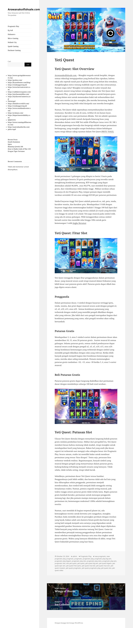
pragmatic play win (109, 561)
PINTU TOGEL (107, 131)
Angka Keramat (79, 223)
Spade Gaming (13, 46)
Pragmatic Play (13, 26)
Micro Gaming (13, 38)
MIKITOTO (12, 120)
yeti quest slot (106, 568)
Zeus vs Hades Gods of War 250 (19, 149)
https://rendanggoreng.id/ (17, 85)
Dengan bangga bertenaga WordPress (69, 623)
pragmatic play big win (102, 559)
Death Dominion (14, 142)
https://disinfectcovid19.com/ (18, 104)
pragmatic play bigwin (63, 561)
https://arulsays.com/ (15, 113)
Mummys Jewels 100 (15, 147)
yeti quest (81, 563)
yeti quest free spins (73, 566)
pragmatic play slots (94, 561)
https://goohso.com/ (15, 80)
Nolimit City (12, 42)
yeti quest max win (103, 566)
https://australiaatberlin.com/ (19, 127)
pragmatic (78, 559)
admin (74, 556)
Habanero (11, 34)
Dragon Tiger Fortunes (16, 151)
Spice (10, 144)
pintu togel (12, 129)
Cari (9, 61)
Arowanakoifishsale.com (24, 9)
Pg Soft (10, 30)
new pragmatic (100, 556)
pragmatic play (88, 559)
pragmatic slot (60, 563)
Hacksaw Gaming (14, 50)
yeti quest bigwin (105, 563)
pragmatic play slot (79, 561)
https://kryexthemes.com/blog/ (19, 82)
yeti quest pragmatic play (91, 568)
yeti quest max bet (88, 566)
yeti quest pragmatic (73, 568)
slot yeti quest (71, 563)
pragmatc (70, 559)
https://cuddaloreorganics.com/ (19, 92)
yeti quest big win (91, 563)
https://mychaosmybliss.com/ (18, 94)
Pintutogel (11, 101)
